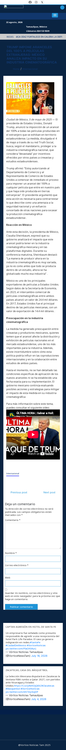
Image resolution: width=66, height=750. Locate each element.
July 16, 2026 (39, 655)
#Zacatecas (48, 685)
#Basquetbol (13, 688)
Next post (49, 492)
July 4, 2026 (38, 699)
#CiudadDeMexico (16, 645)
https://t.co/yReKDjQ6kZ (28, 685)
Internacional (12, 473)
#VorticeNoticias (36, 645)
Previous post (19, 492)
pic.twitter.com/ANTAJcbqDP (22, 691)
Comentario (12, 520)
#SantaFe (35, 642)
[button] (55, 15)
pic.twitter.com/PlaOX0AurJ (21, 648)
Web (7, 577)
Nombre (11, 553)
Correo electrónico (16, 565)
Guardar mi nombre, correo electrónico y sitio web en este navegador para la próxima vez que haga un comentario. (32, 596)
